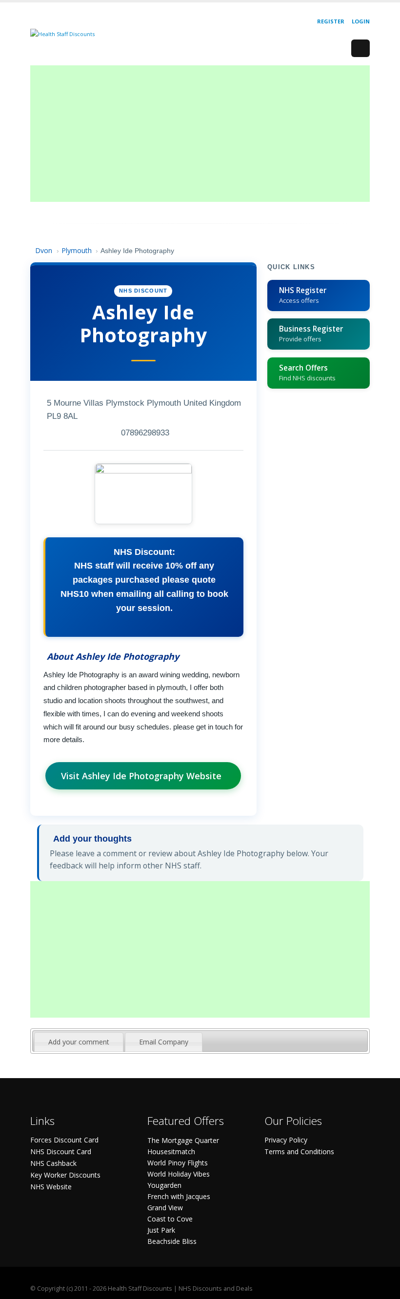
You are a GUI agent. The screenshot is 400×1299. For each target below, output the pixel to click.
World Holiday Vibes (178, 1174)
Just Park (161, 1230)
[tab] (78, 1042)
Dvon (43, 250)
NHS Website (51, 1186)
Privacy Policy (285, 1139)
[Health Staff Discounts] (62, 33)
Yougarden (164, 1185)
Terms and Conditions (299, 1151)
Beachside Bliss (172, 1241)
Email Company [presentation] (163, 1041)
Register (330, 21)
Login (361, 21)
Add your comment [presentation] (78, 1041)
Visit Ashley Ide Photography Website (141, 776)
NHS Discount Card (60, 1151)
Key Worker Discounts (65, 1175)
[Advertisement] (200, 133)
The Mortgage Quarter (183, 1140)
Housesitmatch (171, 1151)
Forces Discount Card (64, 1139)
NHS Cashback (53, 1163)
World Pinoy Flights (177, 1162)
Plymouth (76, 250)
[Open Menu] (360, 48)
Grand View (165, 1207)
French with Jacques (178, 1196)
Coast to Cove (170, 1218)
